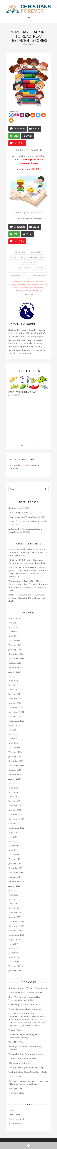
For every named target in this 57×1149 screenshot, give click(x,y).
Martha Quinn (20, 275)
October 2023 (14, 770)
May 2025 (13, 685)
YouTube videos (16, 1093)
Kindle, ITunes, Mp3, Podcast (22, 1058)
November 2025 (16, 658)
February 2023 (15, 806)
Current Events (35, 252)
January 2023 (14, 810)
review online (36, 212)
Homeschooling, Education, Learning (26, 1054)
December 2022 (16, 814)
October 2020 (15, 930)
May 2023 (13, 792)
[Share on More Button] (28, 1145)
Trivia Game (14, 1076)
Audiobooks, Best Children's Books (26, 282)
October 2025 (14, 663)
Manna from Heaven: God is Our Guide (27, 521)
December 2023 (16, 761)
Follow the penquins (18, 512)
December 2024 (15, 707)
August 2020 (14, 939)
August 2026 (14, 618)
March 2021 (14, 908)
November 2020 (16, 926)
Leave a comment (39, 275)
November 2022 (16, 819)
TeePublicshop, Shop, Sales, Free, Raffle (27, 1072)
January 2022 (14, 863)
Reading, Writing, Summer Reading (25, 1067)
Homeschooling (28, 262)
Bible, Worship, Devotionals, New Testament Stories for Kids (28, 285)
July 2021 (12, 890)
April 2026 (13, 636)
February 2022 (15, 859)
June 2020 (13, 948)
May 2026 (13, 632)
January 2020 (15, 971)
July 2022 (13, 837)
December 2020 (16, 921)
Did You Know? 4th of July (32, 563)
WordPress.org (15, 1124)
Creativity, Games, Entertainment (24, 1009)
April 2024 (13, 743)
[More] (11, 120)
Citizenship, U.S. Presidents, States (24, 1004)
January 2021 (14, 917)
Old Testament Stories (19, 1063)
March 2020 (14, 962)
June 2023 (13, 788)
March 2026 (14, 641)
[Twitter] (38, 115)
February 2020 (15, 966)
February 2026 (15, 645)
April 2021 (13, 904)
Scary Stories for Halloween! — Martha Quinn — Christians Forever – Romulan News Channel (28, 570)
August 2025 (14, 672)
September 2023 (16, 774)
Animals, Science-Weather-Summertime (28, 988)
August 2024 (14, 725)
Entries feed (14, 1115)
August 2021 (14, 886)
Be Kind (12, 508)
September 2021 (16, 881)
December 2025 (15, 654)
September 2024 (16, 721)
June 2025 (13, 681)
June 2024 (13, 734)
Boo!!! (11, 601)
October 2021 (14, 877)
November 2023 (16, 765)
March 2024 (14, 748)
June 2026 (13, 627)
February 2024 (15, 752)
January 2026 (14, 649)
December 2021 (15, 868)
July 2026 (13, 623)
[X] (27, 115)
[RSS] (43, 115)
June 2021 (13, 895)
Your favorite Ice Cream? (20, 517)
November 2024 (16, 712)
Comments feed (16, 1119)
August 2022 (14, 832)
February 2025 (15, 698)
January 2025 (14, 703)
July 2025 (12, 676)
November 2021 (16, 872)
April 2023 (13, 797)
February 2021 (15, 913)
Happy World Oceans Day (22, 392)
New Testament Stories (22, 267)
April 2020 (13, 957)
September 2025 (16, 667)
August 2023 (14, 779)
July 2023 (13, 783)
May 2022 (13, 846)
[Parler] (22, 115)
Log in (11, 1110)
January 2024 (14, 756)
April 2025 (13, 690)
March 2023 (14, 801)
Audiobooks (19, 252)
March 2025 (14, 694)
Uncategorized (36, 291)
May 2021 (12, 899)
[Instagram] (16, 115)
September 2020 (16, 935)
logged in (25, 465)
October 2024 (14, 716)
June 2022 (13, 841)
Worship (40, 267)
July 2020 (13, 944)
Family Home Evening (36, 257)
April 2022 (13, 850)
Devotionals (17, 257)
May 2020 (13, 953)
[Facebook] (11, 115)
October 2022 (14, 823)
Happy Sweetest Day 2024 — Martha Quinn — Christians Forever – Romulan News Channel (28, 584)
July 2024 (12, 730)
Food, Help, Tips (16, 1042)
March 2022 (14, 855)
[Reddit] (32, 115)
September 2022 (16, 828)
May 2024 (13, 739)
